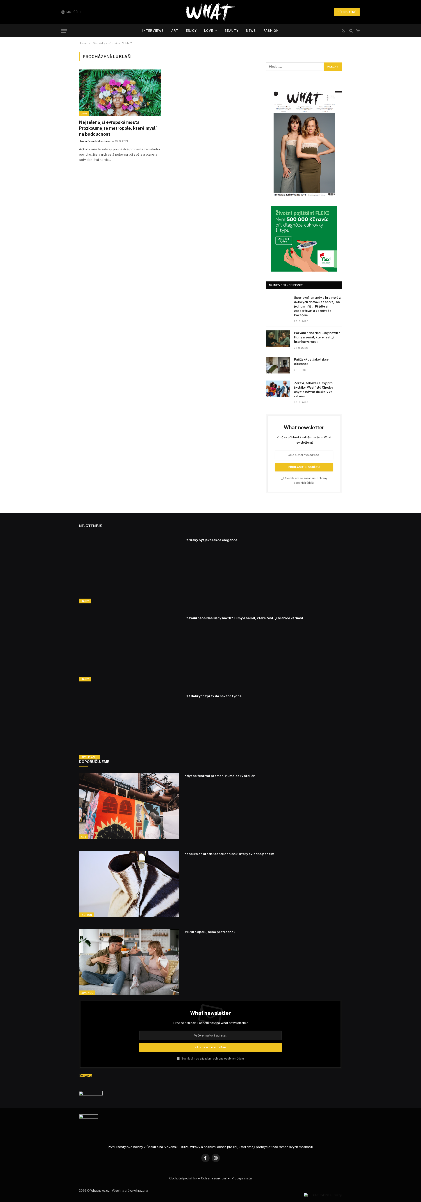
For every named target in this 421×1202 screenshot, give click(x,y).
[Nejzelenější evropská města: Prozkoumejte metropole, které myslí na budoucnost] (120, 92)
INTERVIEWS (153, 30)
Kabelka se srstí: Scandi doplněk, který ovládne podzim (229, 854)
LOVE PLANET (89, 757)
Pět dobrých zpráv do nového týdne (212, 696)
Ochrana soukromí (214, 1178)
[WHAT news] (210, 12)
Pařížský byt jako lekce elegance (311, 362)
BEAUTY (232, 30)
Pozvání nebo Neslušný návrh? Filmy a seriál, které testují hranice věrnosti (317, 337)
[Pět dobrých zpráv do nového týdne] (129, 726)
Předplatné (347, 12)
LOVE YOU (87, 993)
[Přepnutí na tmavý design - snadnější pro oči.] (343, 31)
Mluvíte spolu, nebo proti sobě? (209, 932)
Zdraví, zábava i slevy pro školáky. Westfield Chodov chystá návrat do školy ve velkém (313, 389)
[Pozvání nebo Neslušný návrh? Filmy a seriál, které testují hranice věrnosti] (278, 338)
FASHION (271, 30)
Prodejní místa (242, 1178)
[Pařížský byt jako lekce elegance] (278, 365)
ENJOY (191, 30)
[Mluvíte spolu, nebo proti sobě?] (129, 962)
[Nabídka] (64, 31)
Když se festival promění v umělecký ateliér (219, 776)
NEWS (251, 30)
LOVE (208, 30)
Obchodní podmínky (183, 1178)
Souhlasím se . (212, 1058)
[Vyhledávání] (351, 31)
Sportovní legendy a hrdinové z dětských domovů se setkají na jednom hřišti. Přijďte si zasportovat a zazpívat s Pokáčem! (317, 306)
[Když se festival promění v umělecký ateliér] (129, 806)
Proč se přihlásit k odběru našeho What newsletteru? (210, 1023)
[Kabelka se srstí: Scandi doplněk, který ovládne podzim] (129, 884)
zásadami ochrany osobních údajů (222, 1058)
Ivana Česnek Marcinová (95, 141)
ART (174, 30)
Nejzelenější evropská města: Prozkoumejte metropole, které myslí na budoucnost (118, 128)
